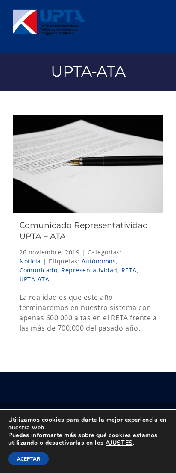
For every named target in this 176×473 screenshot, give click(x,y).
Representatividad (89, 270)
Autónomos (99, 261)
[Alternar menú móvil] (159, 13)
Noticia (30, 261)
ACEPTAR (28, 458)
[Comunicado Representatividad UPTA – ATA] (88, 164)
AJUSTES (119, 443)
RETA (129, 270)
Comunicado (38, 270)
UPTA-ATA (34, 279)
